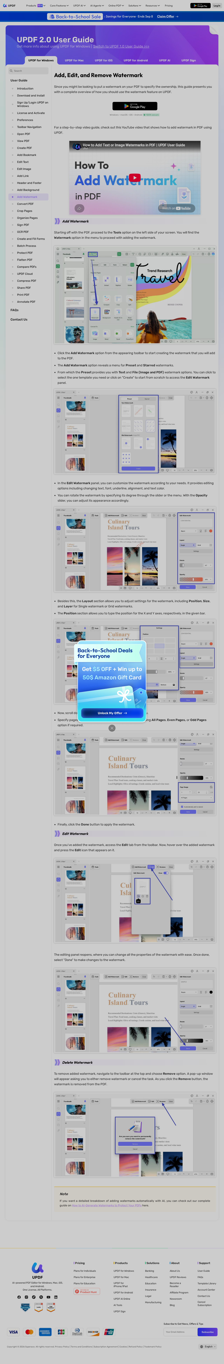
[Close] (111, 728)
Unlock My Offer (110, 713)
